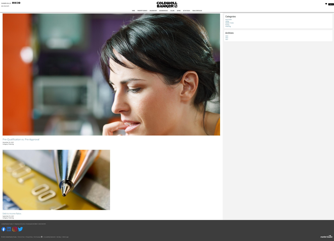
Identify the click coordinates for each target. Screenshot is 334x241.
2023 (226, 36)
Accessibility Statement (49, 237)
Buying (227, 24)
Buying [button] (179, 10)
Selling (227, 21)
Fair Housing (37, 237)
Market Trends (229, 23)
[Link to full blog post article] (111, 74)
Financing (228, 26)
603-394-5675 (5, 6)
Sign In (331, 4)
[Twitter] (19, 3)
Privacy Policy (29, 237)
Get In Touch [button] (186, 10)
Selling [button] (172, 10)
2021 (226, 39)
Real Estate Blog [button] (197, 10)
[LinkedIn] (13, 3)
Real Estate (228, 19)
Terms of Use (21, 237)
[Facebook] (17, 3)
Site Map (59, 237)
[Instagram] (15, 3)
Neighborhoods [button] (163, 10)
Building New (153, 10)
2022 (226, 37)
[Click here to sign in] (326, 4)
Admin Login (65, 237)
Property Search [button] (142, 10)
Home (133, 10)
